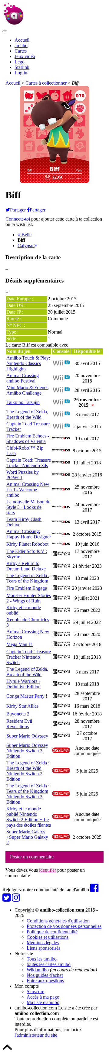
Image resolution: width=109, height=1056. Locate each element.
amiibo (21, 45)
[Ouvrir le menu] (4, 31)
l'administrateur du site (36, 1035)
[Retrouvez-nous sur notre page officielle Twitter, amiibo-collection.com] (6, 899)
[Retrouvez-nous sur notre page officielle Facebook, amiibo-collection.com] (94, 889)
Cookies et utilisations (47, 937)
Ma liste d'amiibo (43, 1002)
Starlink (22, 67)
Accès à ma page (43, 996)
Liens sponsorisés (43, 948)
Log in (21, 72)
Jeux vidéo (25, 56)
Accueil (22, 40)
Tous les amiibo (42, 958)
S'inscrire (35, 991)
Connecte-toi (17, 218)
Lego (20, 61)
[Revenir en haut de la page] (7, 1050)
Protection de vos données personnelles (64, 926)
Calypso (26, 245)
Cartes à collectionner (46, 83)
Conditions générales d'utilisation (58, 920)
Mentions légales (43, 942)
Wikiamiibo (38, 969)
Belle (25, 234)
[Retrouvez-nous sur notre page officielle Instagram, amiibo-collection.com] (16, 899)
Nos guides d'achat (45, 975)
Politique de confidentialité (52, 931)
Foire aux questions (45, 980)
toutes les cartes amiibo (49, 964)
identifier (47, 870)
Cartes (21, 50)
